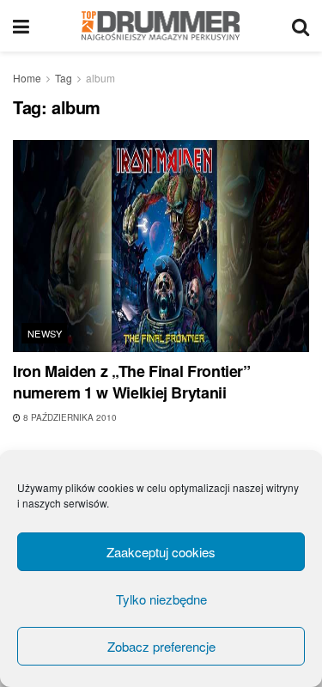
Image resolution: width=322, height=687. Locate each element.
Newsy (44, 333)
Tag (63, 77)
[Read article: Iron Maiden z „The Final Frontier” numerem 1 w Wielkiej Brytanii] (161, 246)
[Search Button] (300, 26)
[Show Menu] (21, 26)
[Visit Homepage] (161, 25)
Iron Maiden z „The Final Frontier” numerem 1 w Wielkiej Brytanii (132, 382)
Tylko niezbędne (161, 599)
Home (27, 77)
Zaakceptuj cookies (161, 552)
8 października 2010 (69, 417)
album (100, 77)
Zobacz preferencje (161, 646)
